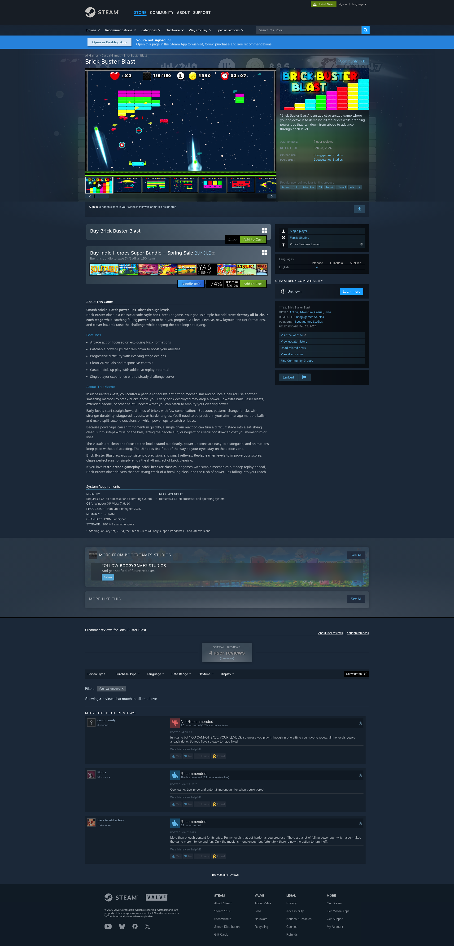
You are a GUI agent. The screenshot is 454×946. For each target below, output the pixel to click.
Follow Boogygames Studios (134, 565)
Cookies (291, 926)
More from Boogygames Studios (135, 555)
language (357, 4)
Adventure (309, 187)
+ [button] (359, 187)
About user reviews (330, 633)
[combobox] (309, 30)
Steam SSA (222, 911)
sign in (343, 4)
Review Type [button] (96, 674)
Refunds (292, 934)
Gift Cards (221, 934)
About (183, 12)
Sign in (93, 207)
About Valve (263, 903)
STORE (140, 12)
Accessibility (295, 911)
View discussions (292, 354)
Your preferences (358, 633)
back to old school (111, 820)
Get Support (335, 919)
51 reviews (103, 777)
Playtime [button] (204, 674)
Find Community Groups (297, 360)
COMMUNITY (162, 12)
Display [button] (226, 674)
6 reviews (103, 725)
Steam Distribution (227, 926)
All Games (92, 55)
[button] (93, 30)
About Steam (223, 903)
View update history (294, 341)
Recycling (261, 926)
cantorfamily (106, 720)
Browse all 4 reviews (225, 874)
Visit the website (292, 335)
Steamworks (222, 919)
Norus (101, 772)
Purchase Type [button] (126, 674)
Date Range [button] (179, 674)
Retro (296, 187)
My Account (335, 926)
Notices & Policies (299, 919)
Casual (342, 187)
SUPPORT (202, 12)
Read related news (293, 348)
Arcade (330, 187)
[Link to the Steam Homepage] (102, 16)
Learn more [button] (351, 291)
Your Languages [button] (109, 688)
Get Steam (334, 903)
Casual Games (111, 55)
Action (285, 187)
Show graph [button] (354, 674)
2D (320, 187)
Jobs (258, 911)
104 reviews (104, 825)
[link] (222, 284)
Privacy (291, 903)
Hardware (261, 919)
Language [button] (154, 674)
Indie (352, 187)
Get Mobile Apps (338, 911)
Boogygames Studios (328, 155)
